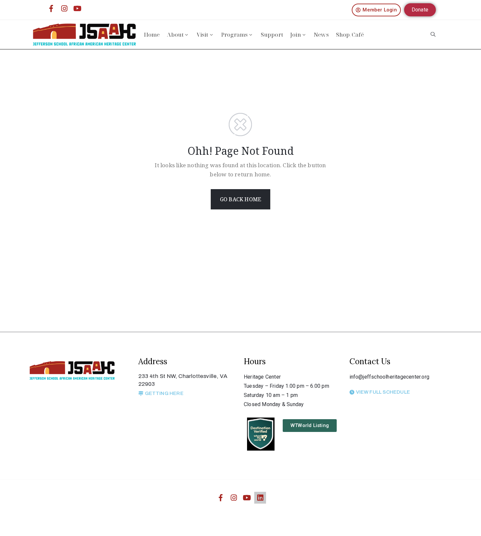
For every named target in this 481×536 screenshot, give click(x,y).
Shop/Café (350, 34)
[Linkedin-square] (260, 498)
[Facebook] (51, 8)
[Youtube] (77, 8)
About (175, 34)
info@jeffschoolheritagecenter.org (389, 377)
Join (295, 34)
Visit (202, 34)
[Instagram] (64, 8)
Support (272, 34)
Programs (234, 34)
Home (152, 34)
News (321, 34)
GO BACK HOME (240, 199)
